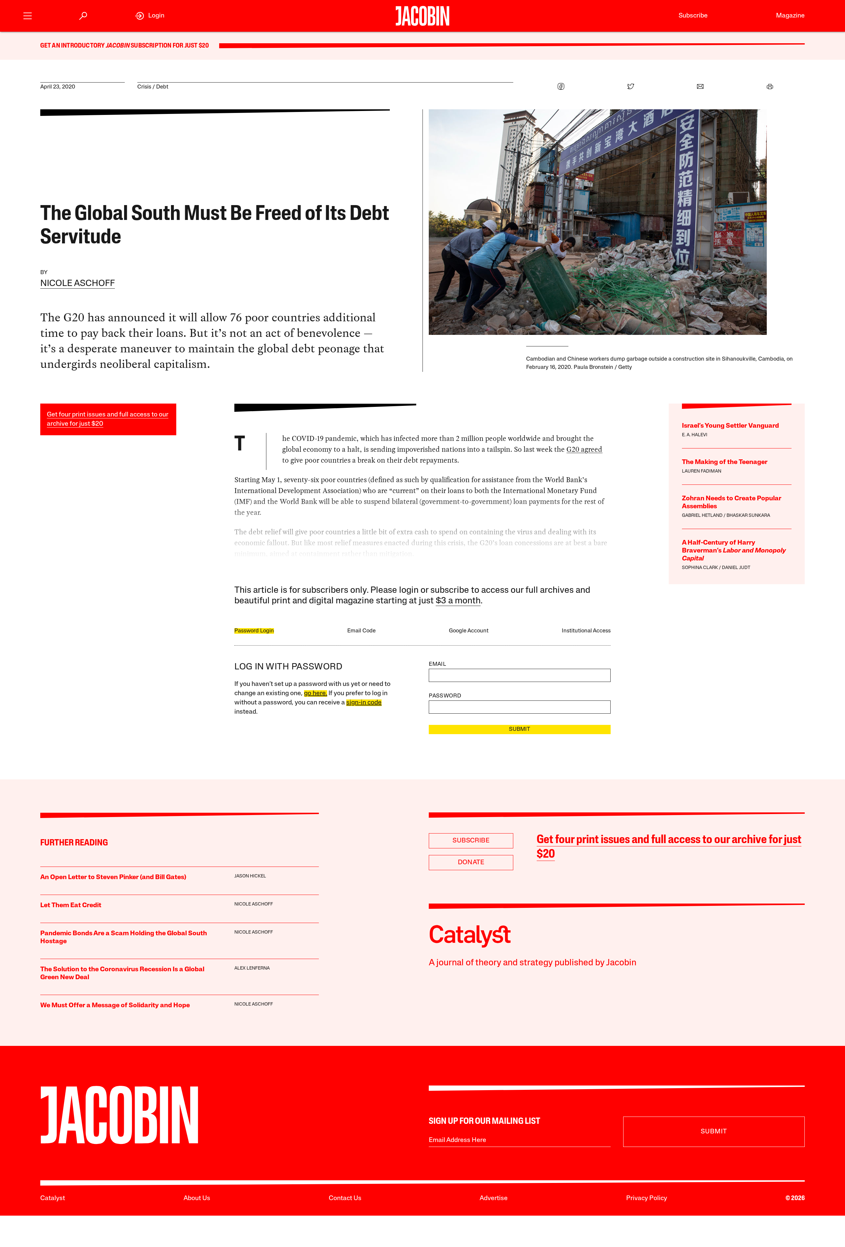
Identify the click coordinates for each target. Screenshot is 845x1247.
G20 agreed (584, 449)
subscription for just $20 (169, 46)
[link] (149, 16)
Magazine (790, 16)
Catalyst (52, 1198)
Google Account (469, 631)
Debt (162, 87)
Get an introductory (73, 46)
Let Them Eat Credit (70, 905)
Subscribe (693, 16)
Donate (471, 862)
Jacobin (118, 46)
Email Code (361, 631)
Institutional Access (586, 631)
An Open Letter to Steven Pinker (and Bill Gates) (113, 877)
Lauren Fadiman (701, 471)
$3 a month (458, 601)
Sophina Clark (700, 567)
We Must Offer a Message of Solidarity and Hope (115, 1005)
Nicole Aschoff (77, 283)
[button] (27, 15)
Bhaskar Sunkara (748, 515)
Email (437, 664)
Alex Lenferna (252, 968)
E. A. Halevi (694, 435)
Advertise (494, 1198)
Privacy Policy (646, 1198)
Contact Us (345, 1198)
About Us (197, 1198)
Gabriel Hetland (702, 515)
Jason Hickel (250, 876)
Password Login (254, 631)
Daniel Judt (736, 567)
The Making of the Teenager (724, 462)
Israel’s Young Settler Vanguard (730, 426)
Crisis (144, 87)
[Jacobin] (422, 16)
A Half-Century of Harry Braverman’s (734, 551)
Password (445, 696)
